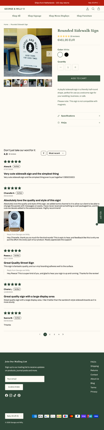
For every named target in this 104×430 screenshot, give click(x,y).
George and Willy (17, 422)
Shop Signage (34, 16)
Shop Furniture (84, 16)
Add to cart (79, 78)
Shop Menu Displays (59, 16)
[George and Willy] (14, 9)
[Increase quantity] (75, 67)
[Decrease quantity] (61, 67)
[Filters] (43, 153)
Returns (94, 370)
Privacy (94, 392)
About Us (95, 379)
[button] (64, 36)
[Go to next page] (64, 334)
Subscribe (14, 387)
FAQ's (93, 362)
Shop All (16, 16)
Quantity (62, 62)
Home (6, 25)
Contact (94, 375)
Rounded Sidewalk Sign (19, 25)
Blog (93, 383)
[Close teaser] (97, 224)
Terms (93, 387)
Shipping (95, 366)
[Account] (87, 8)
